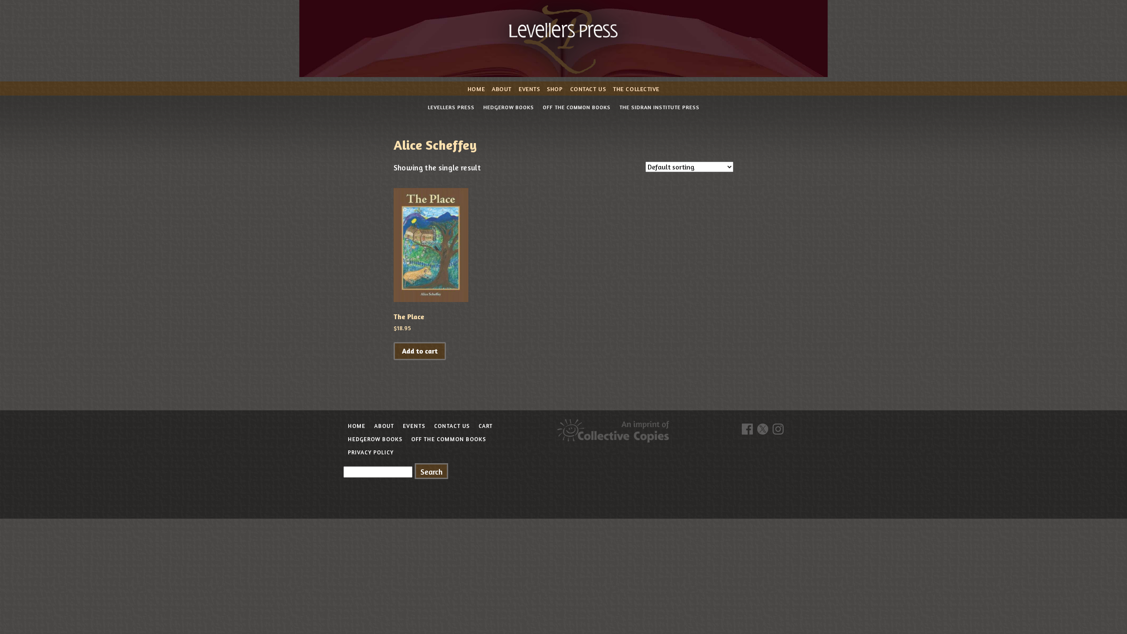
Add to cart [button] (420, 350)
